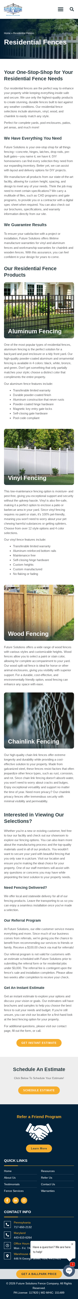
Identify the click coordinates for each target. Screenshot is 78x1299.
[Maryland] (7, 1234)
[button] (61, 9)
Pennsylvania (22, 1222)
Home (7, 33)
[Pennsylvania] (7, 1224)
